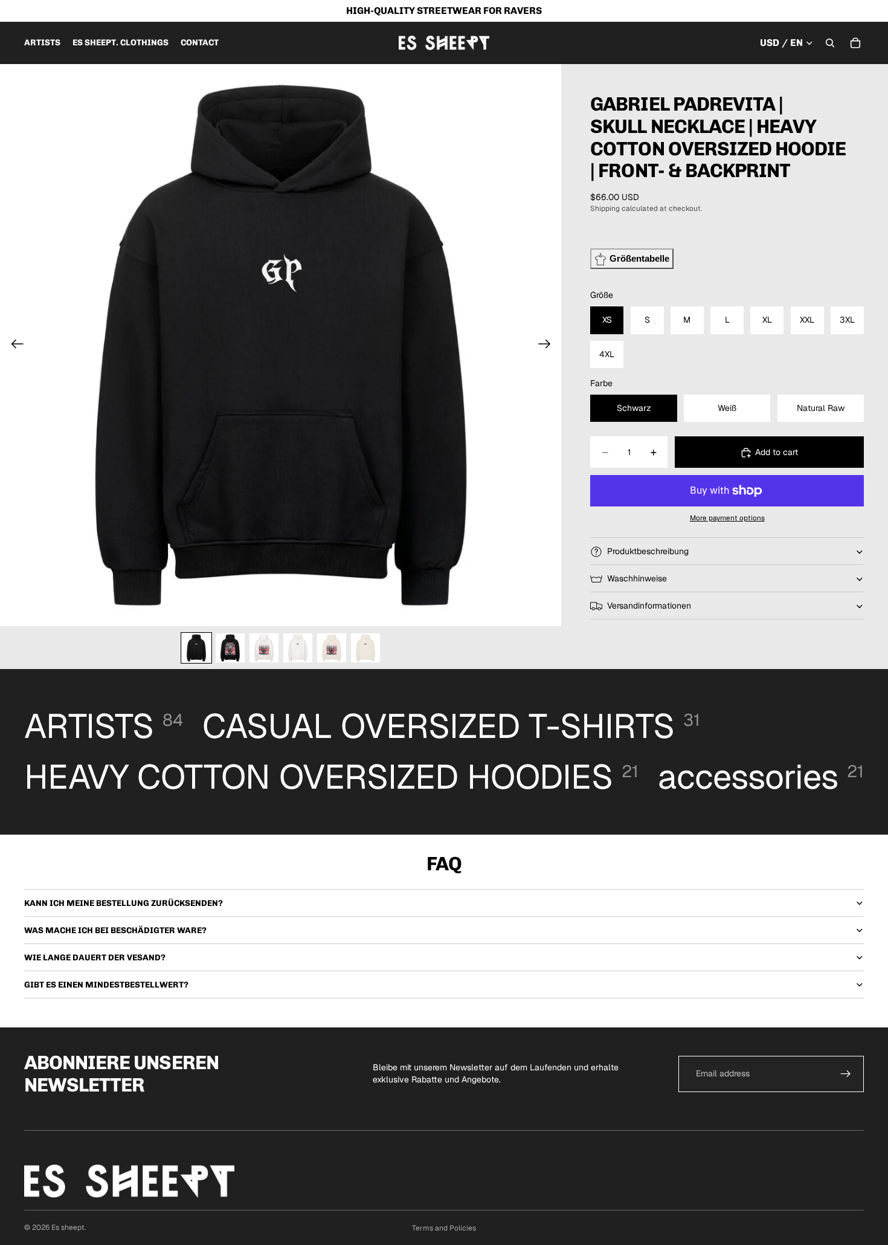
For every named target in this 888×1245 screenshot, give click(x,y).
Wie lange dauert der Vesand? (95, 957)
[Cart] (855, 43)
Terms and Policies (444, 1228)
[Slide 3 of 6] (263, 647)
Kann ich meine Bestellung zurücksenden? (123, 903)
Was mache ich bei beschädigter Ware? (115, 930)
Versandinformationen (649, 605)
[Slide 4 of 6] (297, 647)
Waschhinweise (637, 578)
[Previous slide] (13, 345)
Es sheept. (68, 1227)
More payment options (727, 518)
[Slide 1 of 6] (196, 647)
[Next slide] (548, 345)
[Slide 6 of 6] (365, 647)
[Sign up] (845, 1074)
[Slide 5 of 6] (331, 647)
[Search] (830, 43)
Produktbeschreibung (648, 551)
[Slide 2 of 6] (230, 647)
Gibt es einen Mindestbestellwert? (106, 985)
